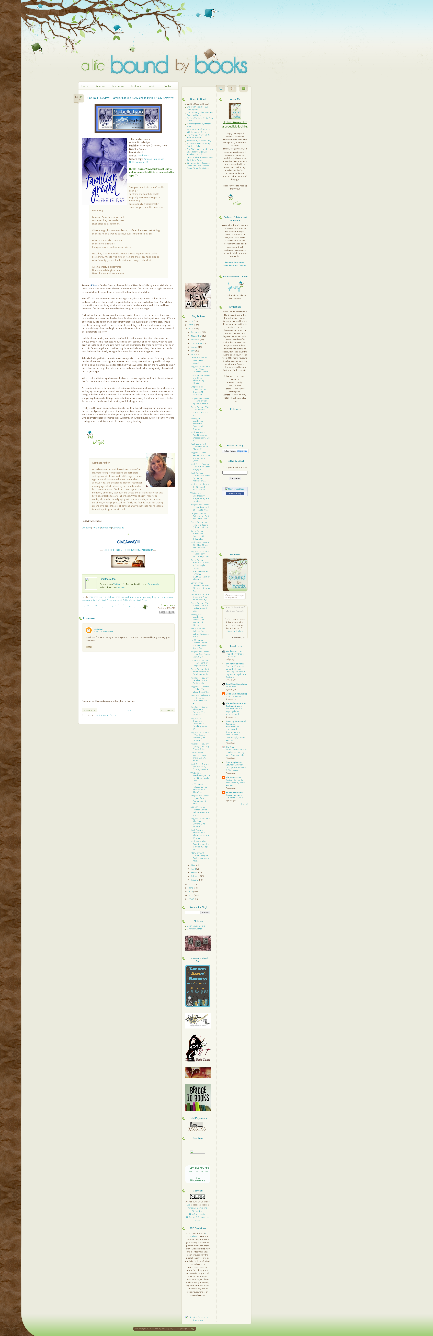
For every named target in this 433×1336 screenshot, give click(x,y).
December (196, 332)
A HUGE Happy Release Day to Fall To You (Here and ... (199, 811)
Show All (244, 804)
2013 (191, 884)
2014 (91, 597)
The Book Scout (233, 777)
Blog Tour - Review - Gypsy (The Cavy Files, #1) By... (200, 746)
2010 (191, 895)
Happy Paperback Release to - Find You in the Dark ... (199, 516)
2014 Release (109, 597)
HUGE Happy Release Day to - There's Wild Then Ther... (199, 788)
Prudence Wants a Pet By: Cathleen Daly (199, 144)
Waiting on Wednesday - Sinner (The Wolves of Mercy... (198, 619)
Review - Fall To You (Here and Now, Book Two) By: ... (199, 597)
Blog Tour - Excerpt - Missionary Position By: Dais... (200, 554)
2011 (191, 892)
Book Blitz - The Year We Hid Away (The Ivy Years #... (200, 767)
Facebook (106, 527)
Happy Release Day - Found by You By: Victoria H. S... (200, 401)
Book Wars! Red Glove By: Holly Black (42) (199, 446)
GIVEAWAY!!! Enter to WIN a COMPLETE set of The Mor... (200, 575)
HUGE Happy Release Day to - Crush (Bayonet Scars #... (199, 644)
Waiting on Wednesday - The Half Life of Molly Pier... (200, 777)
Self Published (129, 600)
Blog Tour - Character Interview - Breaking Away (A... (198, 723)
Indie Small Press (104, 600)
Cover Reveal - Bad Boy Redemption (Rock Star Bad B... (200, 672)
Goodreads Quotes (239, 638)
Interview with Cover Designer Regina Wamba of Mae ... (200, 857)
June (193, 354)
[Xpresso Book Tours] (198, 1061)
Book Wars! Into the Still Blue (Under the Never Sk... (199, 545)
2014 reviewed (122, 597)
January (195, 880)
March (194, 872)
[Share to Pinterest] (173, 612)
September (197, 343)
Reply (89, 647)
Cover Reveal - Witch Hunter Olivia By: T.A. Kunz (198, 756)
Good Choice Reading (236, 694)
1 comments (168, 605)
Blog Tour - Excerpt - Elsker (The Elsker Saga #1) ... (199, 689)
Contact (168, 86)
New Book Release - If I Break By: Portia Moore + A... (200, 699)
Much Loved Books (196, 926)
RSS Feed (120, 587)
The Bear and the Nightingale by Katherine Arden (234, 711)
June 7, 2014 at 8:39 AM (103, 632)
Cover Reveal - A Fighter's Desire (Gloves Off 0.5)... (200, 525)
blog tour (156, 597)
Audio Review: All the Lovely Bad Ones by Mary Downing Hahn (236, 752)
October (195, 339)
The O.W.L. (231, 747)
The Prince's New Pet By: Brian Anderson (198, 136)
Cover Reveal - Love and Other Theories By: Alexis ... (200, 379)
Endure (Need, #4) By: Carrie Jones (197, 108)
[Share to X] (166, 612)
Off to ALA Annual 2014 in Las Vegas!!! (198, 360)
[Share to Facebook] (170, 612)
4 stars (133, 597)
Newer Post (90, 710)
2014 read (98, 597)
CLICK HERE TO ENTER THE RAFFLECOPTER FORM (128, 550)
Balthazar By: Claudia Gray (199, 140)
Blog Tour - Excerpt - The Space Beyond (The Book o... (199, 736)
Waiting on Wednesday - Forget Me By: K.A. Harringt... (200, 497)
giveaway (86, 600)
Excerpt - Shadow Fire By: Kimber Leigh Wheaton (199, 663)
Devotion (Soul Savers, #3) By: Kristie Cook (200, 158)
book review (167, 597)
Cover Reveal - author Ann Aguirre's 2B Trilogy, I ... (197, 535)
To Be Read (231, 687)
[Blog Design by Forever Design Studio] (192, 1329)
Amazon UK (142, 162)
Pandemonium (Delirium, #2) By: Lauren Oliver (198, 130)
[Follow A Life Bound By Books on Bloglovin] (235, 452)
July (193, 351)
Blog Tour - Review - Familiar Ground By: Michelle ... (200, 680)
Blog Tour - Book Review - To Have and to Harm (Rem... (200, 457)
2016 (191, 321)
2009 (192, 899)
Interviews (118, 86)
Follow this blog (235, 493)
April (193, 869)
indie (93, 600)
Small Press (141, 600)
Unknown (98, 629)
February (195, 876)
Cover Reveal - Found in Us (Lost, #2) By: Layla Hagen (200, 564)
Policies (152, 86)
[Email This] (160, 612)
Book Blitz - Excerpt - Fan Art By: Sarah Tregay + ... (200, 467)
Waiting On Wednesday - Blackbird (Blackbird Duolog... (198, 423)
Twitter (96, 527)
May (193, 865)
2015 (191, 325)
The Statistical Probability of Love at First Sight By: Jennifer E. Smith (200, 152)
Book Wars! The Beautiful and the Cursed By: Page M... (199, 845)
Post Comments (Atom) (106, 715)
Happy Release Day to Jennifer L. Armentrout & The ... (199, 800)
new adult (117, 600)
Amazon (148, 159)
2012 (191, 888)
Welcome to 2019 (234, 798)
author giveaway (144, 597)
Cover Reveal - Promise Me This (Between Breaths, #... (200, 587)
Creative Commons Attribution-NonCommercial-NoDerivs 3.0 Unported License (197, 1214)
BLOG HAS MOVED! (235, 696)
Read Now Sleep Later (236, 684)
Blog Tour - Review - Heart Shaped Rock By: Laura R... (200, 369)
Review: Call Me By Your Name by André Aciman (235, 783)
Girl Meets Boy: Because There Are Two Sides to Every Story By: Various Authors (198, 167)
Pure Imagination (234, 762)
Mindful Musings (194, 929)
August (194, 347)
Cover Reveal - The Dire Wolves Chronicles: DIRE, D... (199, 411)
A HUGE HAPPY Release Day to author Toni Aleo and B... (199, 633)
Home (84, 86)
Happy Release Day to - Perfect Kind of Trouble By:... (199, 507)
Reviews (100, 86)
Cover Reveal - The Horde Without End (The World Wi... (199, 607)
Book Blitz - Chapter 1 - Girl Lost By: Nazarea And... (200, 487)
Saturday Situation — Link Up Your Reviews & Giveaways (236, 767)
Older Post (167, 710)
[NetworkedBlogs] (234, 489)
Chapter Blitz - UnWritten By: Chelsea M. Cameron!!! (198, 391)
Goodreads (143, 155)
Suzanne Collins (235, 631)
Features (136, 86)
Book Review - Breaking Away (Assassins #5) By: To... (200, 436)
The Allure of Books (235, 664)
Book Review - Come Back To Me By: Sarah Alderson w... (200, 477)
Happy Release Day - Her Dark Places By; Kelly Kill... (200, 654)
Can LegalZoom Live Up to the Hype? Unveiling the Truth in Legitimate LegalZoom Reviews (236, 671)
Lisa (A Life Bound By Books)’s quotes (235, 609)
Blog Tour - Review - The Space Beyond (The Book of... (200, 711)
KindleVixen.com (234, 651)
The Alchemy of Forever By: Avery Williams (200, 113)
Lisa (188, 1205)
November (196, 336)
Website (86, 527)
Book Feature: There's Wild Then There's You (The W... (199, 834)
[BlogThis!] (163, 612)
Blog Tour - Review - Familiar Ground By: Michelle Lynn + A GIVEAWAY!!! (130, 98)
